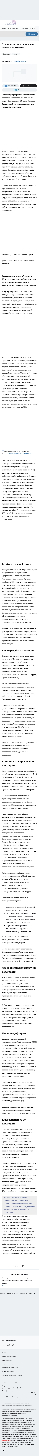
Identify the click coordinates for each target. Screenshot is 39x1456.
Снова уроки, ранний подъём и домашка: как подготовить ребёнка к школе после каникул (18, 1282)
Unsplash (26, 453)
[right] (37, 28)
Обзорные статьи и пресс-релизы (12, 1375)
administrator (20, 61)
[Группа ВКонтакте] (10, 85)
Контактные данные (8, 1371)
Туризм (32, 28)
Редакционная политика (9, 1364)
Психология (24, 28)
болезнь (6, 54)
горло (16, 54)
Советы (3, 28)
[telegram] (23, 1266)
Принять (31, 34)
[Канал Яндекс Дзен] (28, 85)
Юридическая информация (10, 1367)
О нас (4, 1352)
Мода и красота (13, 28)
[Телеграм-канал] (19, 90)
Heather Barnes (14, 453)
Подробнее (14, 1415)
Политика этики (7, 1360)
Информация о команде (9, 1356)
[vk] (17, 1266)
